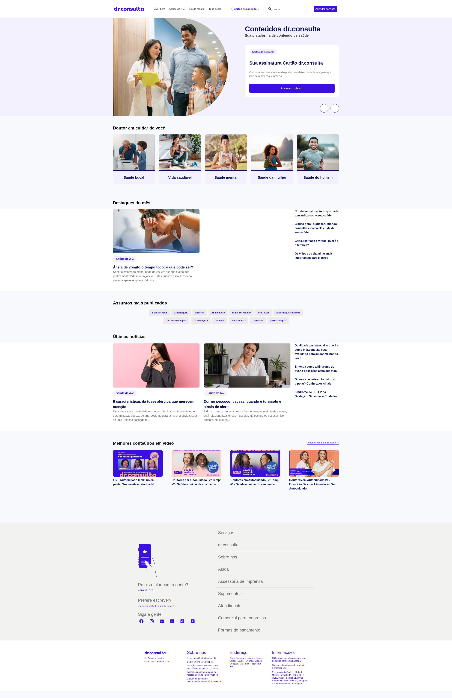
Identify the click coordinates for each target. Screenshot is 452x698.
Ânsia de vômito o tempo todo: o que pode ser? (153, 267)
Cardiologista (201, 320)
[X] (192, 621)
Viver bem (159, 8)
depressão (258, 320)
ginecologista (181, 312)
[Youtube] (162, 621)
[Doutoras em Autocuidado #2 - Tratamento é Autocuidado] (255, 463)
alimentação (218, 312)
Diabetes (199, 312)
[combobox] (286, 9)
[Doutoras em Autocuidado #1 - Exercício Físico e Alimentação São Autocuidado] (314, 463)
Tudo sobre (215, 8)
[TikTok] (182, 621)
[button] (324, 108)
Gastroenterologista (176, 320)
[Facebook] (141, 621)
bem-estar (263, 312)
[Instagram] (151, 621)
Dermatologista (278, 320)
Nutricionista (239, 320)
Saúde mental (196, 8)
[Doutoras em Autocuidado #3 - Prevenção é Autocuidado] (196, 463)
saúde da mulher (241, 312)
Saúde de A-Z (177, 8)
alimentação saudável (288, 312)
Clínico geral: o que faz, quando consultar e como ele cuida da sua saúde (316, 228)
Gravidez (220, 320)
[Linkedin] (172, 621)
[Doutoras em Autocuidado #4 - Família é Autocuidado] (138, 463)
